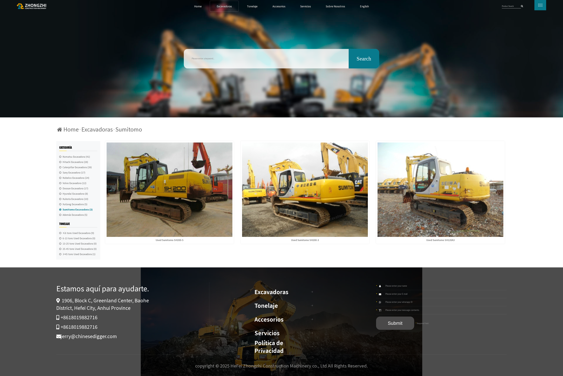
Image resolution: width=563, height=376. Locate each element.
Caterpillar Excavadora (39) (77, 167)
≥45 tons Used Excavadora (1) (79, 254)
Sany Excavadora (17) (74, 172)
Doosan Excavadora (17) (75, 188)
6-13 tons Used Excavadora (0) (79, 238)
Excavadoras (97, 129)
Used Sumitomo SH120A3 (440, 240)
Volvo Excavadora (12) (74, 183)
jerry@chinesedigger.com (89, 336)
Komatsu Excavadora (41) (76, 156)
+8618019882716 (79, 317)
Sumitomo (128, 129)
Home (70, 129)
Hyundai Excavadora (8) (75, 193)
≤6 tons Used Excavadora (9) (78, 233)
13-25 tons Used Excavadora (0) (80, 243)
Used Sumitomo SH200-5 (169, 240)
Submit (395, 323)
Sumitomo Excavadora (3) (78, 209)
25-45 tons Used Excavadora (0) (80, 249)
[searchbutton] (522, 6)
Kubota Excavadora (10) (75, 199)
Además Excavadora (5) (75, 214)
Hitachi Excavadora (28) (75, 162)
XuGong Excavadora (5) (75, 204)
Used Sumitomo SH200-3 (305, 240)
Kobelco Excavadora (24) (76, 177)
